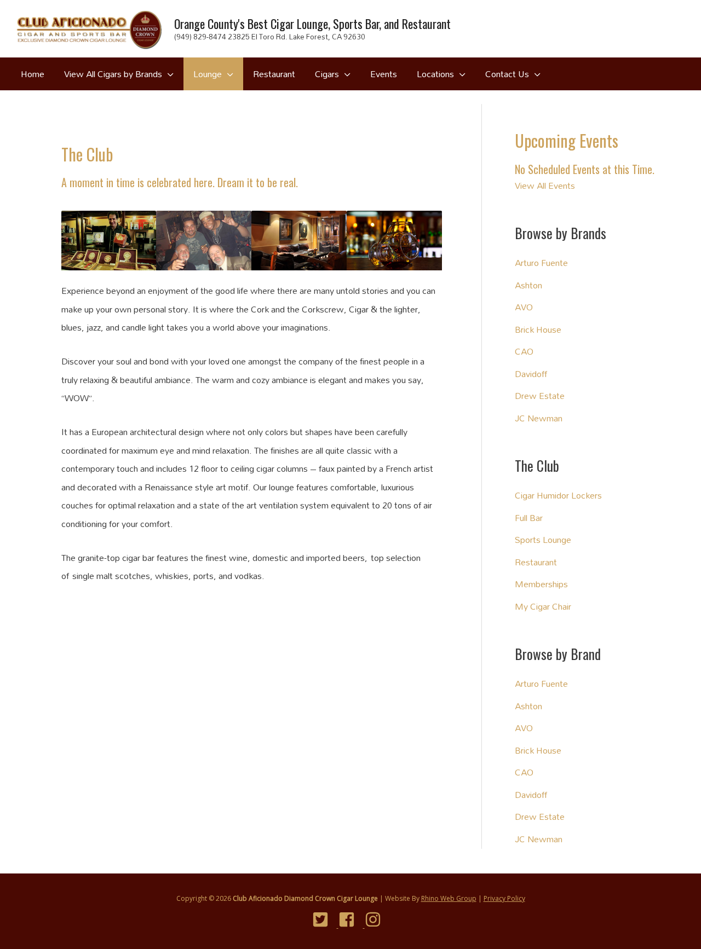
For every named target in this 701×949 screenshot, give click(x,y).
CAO (524, 351)
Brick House (538, 329)
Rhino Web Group (448, 898)
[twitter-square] (324, 919)
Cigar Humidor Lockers (558, 495)
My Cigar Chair (543, 606)
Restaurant (536, 562)
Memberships (541, 584)
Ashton (528, 285)
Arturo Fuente (541, 262)
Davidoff (531, 373)
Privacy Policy (504, 898)
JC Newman (538, 418)
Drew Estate (540, 395)
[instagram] (377, 919)
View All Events (545, 185)
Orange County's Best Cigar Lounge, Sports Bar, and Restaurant (312, 23)
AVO (524, 307)
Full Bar (529, 517)
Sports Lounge (543, 539)
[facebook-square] (350, 919)
